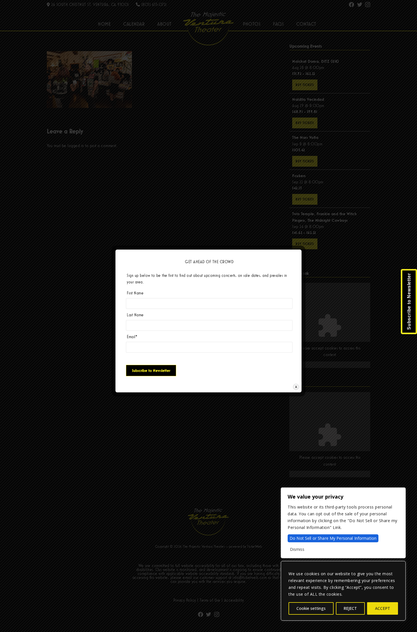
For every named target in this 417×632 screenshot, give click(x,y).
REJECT (350, 608)
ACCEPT (382, 608)
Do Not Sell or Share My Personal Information (333, 538)
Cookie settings (311, 608)
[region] (343, 591)
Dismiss (297, 549)
